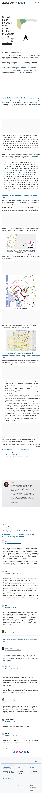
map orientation (23, 200)
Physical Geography (33, 769)
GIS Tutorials (20, 771)
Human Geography (33, 771)
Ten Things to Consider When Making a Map (16, 456)
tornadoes (16, 143)
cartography (6, 527)
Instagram (17, 502)
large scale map (16, 184)
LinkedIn (12, 502)
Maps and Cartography (9, 525)
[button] (35, 2)
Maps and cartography (22, 785)
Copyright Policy (33, 787)
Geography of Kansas (8, 529)
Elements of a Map (10, 452)
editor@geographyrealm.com (9, 774)
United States (16, 170)
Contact (31, 785)
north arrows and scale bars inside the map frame (17, 67)
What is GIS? (20, 769)
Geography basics (21, 784)
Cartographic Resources (11, 454)
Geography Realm (18, 486)
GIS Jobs (20, 773)
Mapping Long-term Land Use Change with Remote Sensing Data (20, 531)
